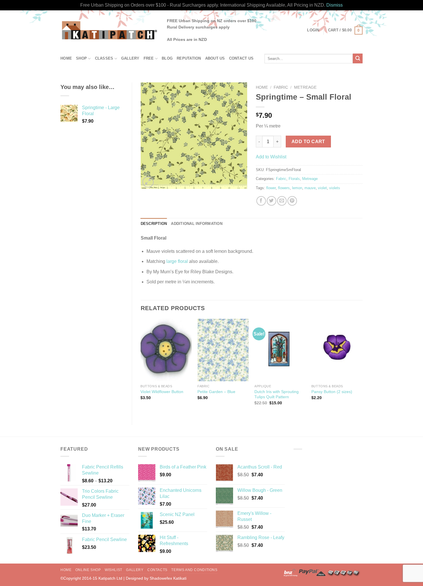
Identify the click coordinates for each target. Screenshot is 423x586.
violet (322, 188)
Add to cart (308, 141)
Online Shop (88, 570)
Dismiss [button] (334, 5)
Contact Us (241, 58)
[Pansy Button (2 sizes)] (337, 350)
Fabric (281, 87)
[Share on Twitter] (271, 201)
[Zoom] (148, 182)
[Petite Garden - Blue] (223, 350)
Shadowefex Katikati (168, 578)
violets (334, 188)
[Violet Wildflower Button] (166, 350)
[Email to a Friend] (282, 201)
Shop (81, 58)
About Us (215, 58)
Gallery (130, 58)
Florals (294, 179)
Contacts (157, 570)
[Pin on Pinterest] (292, 201)
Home (66, 58)
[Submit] (358, 58)
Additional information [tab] (196, 223)
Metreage (305, 87)
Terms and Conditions (194, 570)
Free (149, 58)
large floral (177, 261)
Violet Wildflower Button (161, 391)
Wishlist (113, 570)
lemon (297, 188)
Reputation (189, 58)
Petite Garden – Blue (216, 391)
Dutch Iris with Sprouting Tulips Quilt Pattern (276, 394)
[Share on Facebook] (261, 201)
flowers (284, 188)
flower (271, 188)
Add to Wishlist (271, 156)
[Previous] (141, 367)
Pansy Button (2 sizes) (331, 391)
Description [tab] (154, 223)
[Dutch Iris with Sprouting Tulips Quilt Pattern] (280, 350)
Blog (167, 58)
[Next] (362, 367)
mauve (310, 188)
